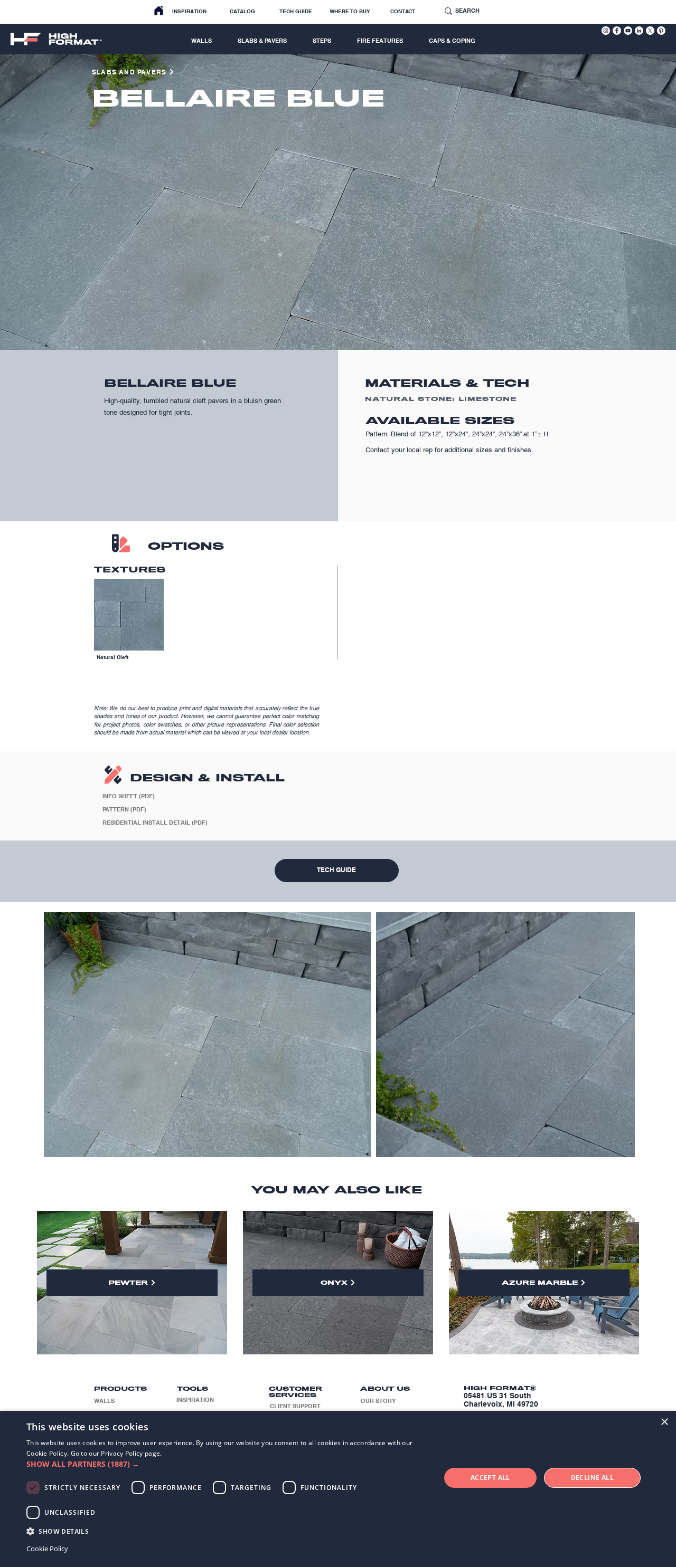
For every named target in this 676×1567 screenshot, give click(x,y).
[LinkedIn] (639, 30)
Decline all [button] (592, 1477)
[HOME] (158, 10)
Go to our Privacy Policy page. (116, 1453)
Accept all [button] (490, 1477)
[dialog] (338, 1489)
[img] (129, 628)
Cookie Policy (47, 1548)
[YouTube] (628, 30)
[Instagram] (606, 30)
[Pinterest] (661, 30)
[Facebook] (617, 30)
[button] (227, 1464)
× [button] (664, 1422)
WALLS (104, 1400)
